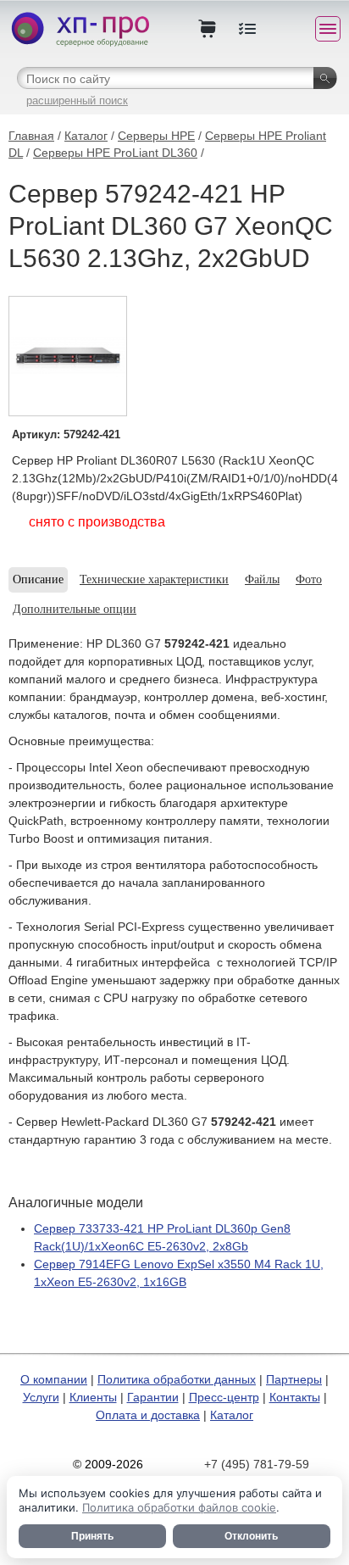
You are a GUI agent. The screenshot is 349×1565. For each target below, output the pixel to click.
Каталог (86, 135)
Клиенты (93, 1397)
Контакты (294, 1397)
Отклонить (251, 1536)
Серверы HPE (156, 135)
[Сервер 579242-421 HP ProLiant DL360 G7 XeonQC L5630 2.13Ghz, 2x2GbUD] (67, 356)
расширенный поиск (77, 100)
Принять (92, 1536)
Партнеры (294, 1379)
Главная (31, 135)
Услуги (41, 1397)
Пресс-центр (224, 1397)
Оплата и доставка (148, 1415)
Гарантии (153, 1397)
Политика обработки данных (176, 1379)
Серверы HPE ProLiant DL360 (115, 152)
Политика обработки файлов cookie (179, 1507)
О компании (53, 1379)
